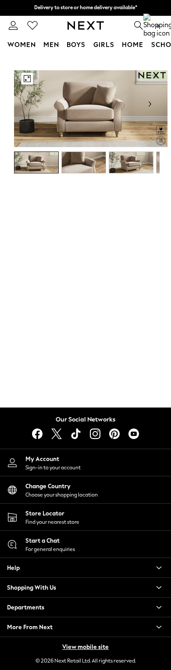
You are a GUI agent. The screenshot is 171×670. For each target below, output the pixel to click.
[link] (13, 25)
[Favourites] (32, 25)
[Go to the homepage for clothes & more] (86, 25)
